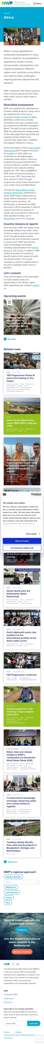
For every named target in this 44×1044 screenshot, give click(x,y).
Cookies (18, 1032)
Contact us (22, 930)
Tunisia (20, 250)
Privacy (7, 1032)
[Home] (16, 3)
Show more (12, 862)
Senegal (30, 218)
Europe (9, 897)
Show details (31, 534)
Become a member (22, 952)
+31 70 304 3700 (10, 994)
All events (12, 339)
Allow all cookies (22, 541)
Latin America (12, 892)
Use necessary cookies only (22, 548)
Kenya (35, 247)
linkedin (18, 964)
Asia (8, 903)
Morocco (8, 250)
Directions (8, 1002)
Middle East (11, 887)
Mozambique (10, 218)
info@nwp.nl (9, 998)
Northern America (13, 877)
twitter (13, 964)
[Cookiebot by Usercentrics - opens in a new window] (31, 494)
